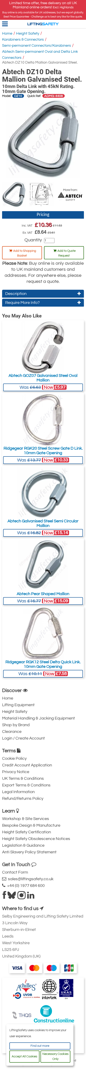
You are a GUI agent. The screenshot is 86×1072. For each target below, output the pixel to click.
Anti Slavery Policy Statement (29, 852)
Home (7, 33)
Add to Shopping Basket (24, 253)
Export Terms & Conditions (26, 785)
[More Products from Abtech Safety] (70, 196)
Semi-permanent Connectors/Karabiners (36, 46)
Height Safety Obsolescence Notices (36, 839)
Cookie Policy (14, 758)
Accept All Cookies (24, 1056)
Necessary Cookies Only (55, 1056)
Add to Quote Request (66, 253)
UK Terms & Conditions (23, 778)
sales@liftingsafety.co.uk (29, 879)
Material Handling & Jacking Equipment (38, 718)
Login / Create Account (23, 738)
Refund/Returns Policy (22, 798)
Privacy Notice (15, 772)
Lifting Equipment (18, 705)
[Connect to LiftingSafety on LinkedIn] (31, 896)
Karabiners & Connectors (23, 39)
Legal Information (18, 792)
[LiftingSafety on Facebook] (4, 896)
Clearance (12, 732)
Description (16, 294)
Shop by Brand (16, 725)
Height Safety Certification (26, 832)
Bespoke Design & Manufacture (31, 825)
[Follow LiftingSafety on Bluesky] (11, 896)
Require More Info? (22, 303)
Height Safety (27, 33)
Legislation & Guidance (23, 845)
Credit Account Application (27, 765)
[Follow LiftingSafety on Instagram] (21, 896)
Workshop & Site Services (25, 819)
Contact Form (15, 872)
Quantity (33, 240)
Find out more (39, 1045)
